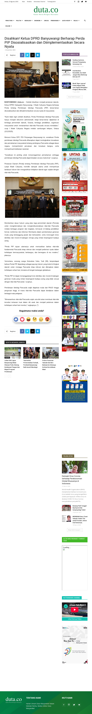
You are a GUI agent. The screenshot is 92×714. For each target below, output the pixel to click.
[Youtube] (86, 1)
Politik (18, 20)
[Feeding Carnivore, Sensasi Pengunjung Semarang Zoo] (66, 62)
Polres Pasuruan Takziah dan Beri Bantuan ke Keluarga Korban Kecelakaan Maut (49, 365)
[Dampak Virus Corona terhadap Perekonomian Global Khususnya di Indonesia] (75, 467)
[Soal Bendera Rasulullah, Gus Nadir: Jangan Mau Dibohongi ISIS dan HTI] (66, 73)
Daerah (7, 357)
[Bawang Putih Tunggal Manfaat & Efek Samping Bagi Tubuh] (66, 508)
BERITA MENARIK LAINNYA (15, 342)
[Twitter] (82, 1)
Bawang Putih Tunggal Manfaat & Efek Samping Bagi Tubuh (80, 508)
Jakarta (26, 357)
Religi (76, 20)
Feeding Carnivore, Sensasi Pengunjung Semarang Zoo (79, 62)
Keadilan (28, 20)
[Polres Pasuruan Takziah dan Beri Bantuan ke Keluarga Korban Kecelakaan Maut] (50, 352)
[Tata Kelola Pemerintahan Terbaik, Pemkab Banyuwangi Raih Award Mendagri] (31, 352)
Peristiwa (9, 20)
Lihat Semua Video (74, 619)
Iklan (23, 1)
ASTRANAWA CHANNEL (71, 598)
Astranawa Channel (39, 1)
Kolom (7, 26)
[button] (85, 21)
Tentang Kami (51, 1)
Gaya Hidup (66, 20)
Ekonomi (37, 20)
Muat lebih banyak (74, 97)
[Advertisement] (75, 439)
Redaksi (29, 1)
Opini (64, 472)
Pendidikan (55, 20)
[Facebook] (74, 1)
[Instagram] (78, 1)
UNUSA (46, 20)
